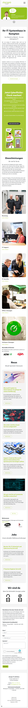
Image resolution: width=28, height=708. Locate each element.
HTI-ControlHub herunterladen (14, 700)
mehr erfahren (5, 522)
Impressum (14, 697)
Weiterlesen (7, 403)
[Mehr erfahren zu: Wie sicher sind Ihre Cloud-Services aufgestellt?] (14, 415)
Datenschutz (14, 699)
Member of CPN (14, 702)
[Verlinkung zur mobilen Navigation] (24, 3)
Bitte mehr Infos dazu (14, 123)
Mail (4, 635)
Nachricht (5, 641)
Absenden (5, 666)
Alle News (14, 513)
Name (4, 630)
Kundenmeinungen (14, 78)
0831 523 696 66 (16, 683)
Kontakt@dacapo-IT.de (16, 684)
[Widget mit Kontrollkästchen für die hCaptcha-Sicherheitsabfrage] (12, 651)
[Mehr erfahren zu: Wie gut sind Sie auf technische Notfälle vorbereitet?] (14, 484)
